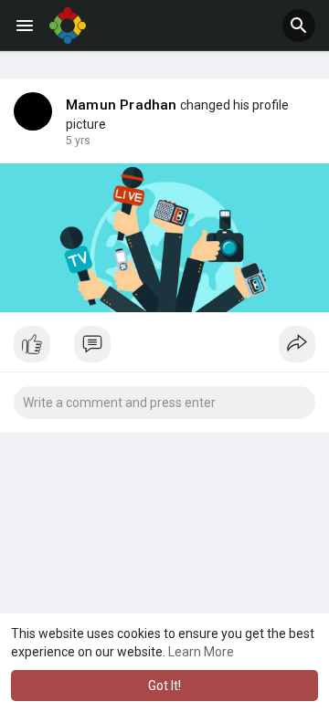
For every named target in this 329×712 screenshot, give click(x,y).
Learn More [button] (201, 651)
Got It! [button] (164, 685)
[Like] (164, 349)
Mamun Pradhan (121, 105)
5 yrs (78, 140)
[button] (298, 25)
